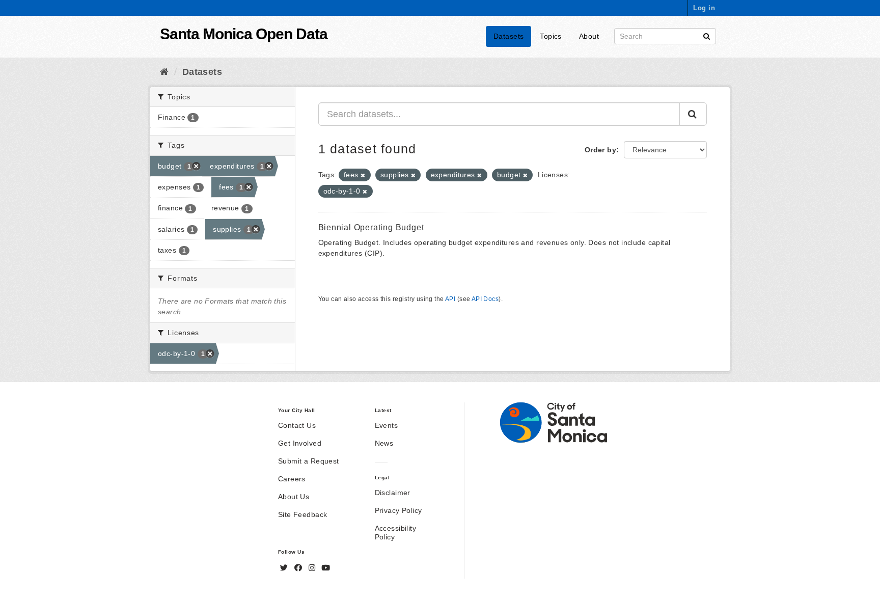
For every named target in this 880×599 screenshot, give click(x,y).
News (384, 443)
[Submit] (706, 35)
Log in (704, 8)
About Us (293, 497)
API (450, 299)
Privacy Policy (398, 510)
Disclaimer (392, 492)
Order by (600, 150)
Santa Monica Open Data (243, 33)
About (589, 36)
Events (386, 425)
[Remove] (363, 175)
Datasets (508, 36)
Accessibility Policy (395, 532)
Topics (551, 36)
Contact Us (297, 425)
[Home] (164, 72)
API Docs (485, 299)
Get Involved (299, 443)
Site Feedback (302, 514)
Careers (292, 479)
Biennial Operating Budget (371, 227)
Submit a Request (308, 461)
